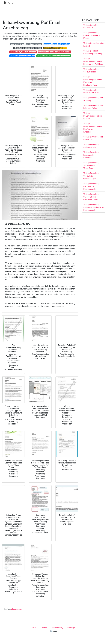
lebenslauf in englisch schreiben (56, 44)
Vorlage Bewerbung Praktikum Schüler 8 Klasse (91, 35)
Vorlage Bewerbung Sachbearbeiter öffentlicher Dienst (91, 197)
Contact (44, 627)
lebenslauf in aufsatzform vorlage (27, 48)
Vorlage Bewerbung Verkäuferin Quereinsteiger (91, 176)
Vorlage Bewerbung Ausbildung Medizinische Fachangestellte (93, 207)
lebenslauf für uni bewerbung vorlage (26, 44)
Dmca (34, 627)
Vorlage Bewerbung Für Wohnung (93, 99)
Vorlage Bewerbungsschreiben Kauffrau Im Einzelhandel (92, 127)
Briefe (9, 2)
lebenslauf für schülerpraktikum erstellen (53, 55)
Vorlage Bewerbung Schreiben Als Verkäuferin (91, 165)
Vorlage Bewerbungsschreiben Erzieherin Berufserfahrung (92, 80)
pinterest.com (16, 609)
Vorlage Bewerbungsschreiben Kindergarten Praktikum (93, 61)
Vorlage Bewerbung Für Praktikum (93, 138)
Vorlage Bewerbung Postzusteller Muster (91, 91)
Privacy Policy (57, 627)
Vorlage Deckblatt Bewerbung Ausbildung (92, 52)
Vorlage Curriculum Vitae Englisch (93, 44)
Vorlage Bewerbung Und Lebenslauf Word (93, 106)
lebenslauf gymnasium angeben (23, 51)
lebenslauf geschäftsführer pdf (22, 55)
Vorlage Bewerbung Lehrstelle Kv (91, 26)
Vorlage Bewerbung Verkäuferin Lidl (91, 70)
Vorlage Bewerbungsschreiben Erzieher (92, 116)
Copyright (71, 627)
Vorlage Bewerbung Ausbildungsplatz (91, 145)
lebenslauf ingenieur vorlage (54, 48)
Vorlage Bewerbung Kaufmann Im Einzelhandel (91, 155)
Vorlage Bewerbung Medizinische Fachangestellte (91, 186)
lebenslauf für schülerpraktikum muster (54, 51)
